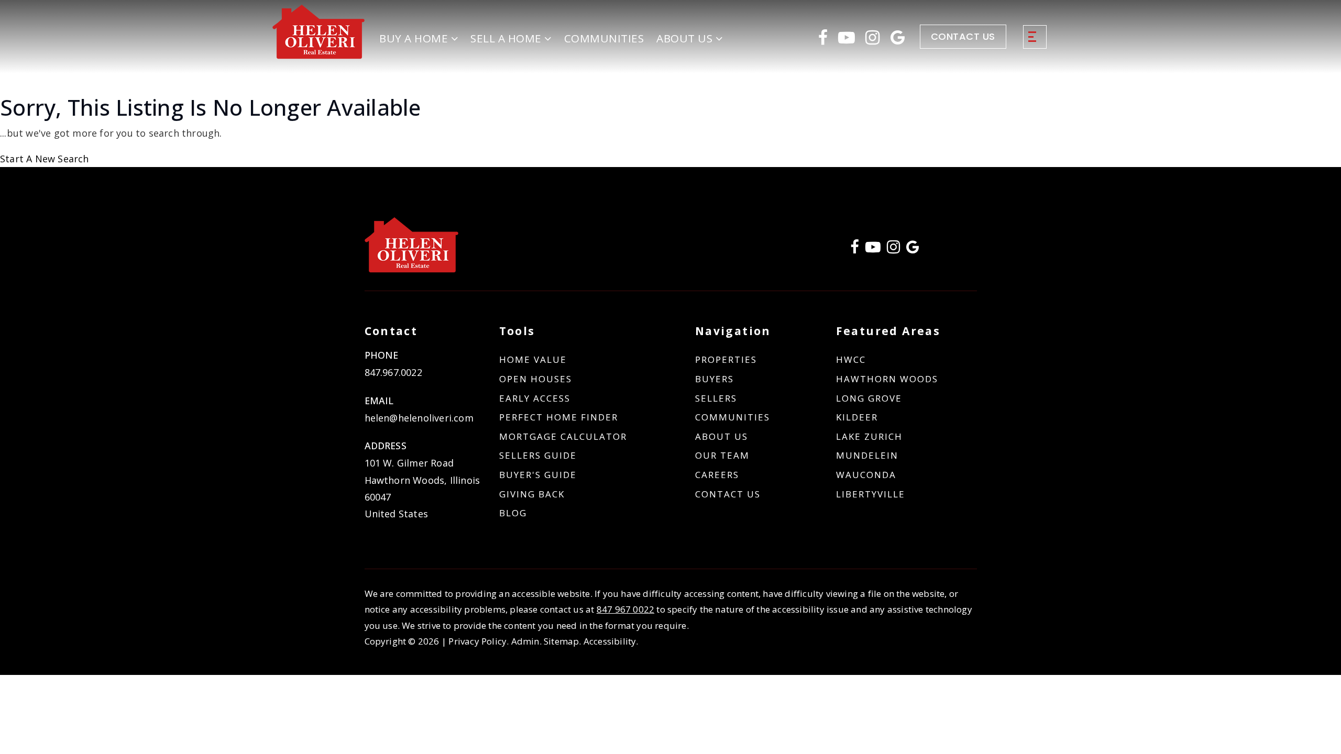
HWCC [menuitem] (851, 359)
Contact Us (963, 36)
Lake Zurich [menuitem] (869, 436)
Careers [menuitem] (717, 475)
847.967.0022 (393, 372)
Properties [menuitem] (726, 359)
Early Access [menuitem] (534, 398)
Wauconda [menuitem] (866, 475)
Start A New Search (44, 158)
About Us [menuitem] (721, 436)
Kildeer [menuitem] (857, 417)
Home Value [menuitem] (533, 359)
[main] (670, 130)
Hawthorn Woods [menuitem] (887, 379)
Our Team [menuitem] (722, 455)
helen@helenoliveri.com (419, 418)
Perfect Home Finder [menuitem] (558, 417)
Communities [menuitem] (604, 38)
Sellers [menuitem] (716, 398)
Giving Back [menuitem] (532, 494)
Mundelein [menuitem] (867, 455)
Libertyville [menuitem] (870, 494)
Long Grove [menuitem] (869, 398)
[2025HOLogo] (318, 31)
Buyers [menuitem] (714, 379)
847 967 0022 (625, 609)
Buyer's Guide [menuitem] (538, 475)
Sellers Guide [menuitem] (538, 455)
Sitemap (561, 641)
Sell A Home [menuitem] (507, 38)
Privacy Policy (477, 641)
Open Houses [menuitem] (535, 379)
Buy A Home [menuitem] (415, 38)
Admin (525, 641)
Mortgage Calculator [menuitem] (563, 436)
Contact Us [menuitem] (728, 494)
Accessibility (610, 641)
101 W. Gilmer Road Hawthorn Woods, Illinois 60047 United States (422, 488)
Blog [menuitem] (513, 513)
